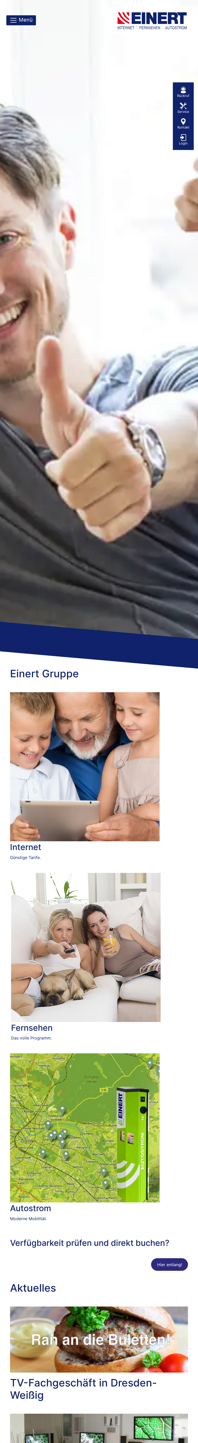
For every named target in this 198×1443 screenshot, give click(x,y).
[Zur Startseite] (153, 20)
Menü (25, 20)
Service (183, 111)
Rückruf (183, 96)
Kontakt (183, 127)
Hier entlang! (169, 1264)
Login (183, 143)
